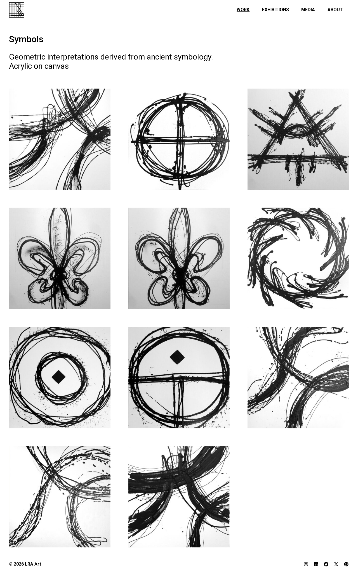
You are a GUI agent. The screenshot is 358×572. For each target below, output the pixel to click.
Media (308, 9)
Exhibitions (275, 9)
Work (243, 9)
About (335, 9)
